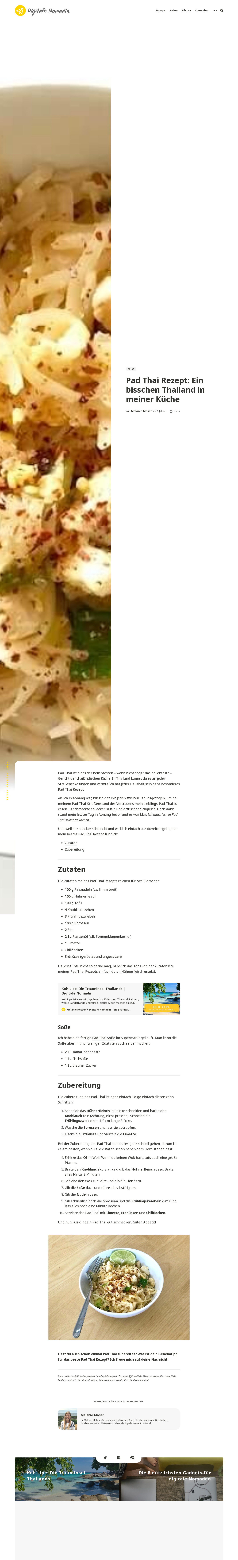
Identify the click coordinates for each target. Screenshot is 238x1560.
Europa (160, 10)
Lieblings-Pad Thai (158, 803)
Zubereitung (74, 849)
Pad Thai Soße (103, 1038)
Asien (174, 10)
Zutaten (71, 843)
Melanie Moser (141, 411)
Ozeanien (202, 10)
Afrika (186, 10)
